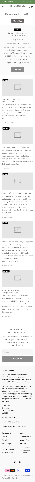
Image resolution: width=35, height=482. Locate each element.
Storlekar (22, 443)
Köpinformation (25, 437)
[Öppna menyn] (3, 6)
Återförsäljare (7, 453)
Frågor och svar (25, 440)
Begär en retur (25, 447)
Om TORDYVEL (8, 449)
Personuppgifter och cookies (25, 451)
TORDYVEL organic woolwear (20, 476)
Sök (20, 456)
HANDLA (5, 437)
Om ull (4, 440)
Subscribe (17, 359)
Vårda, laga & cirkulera (7, 444)
